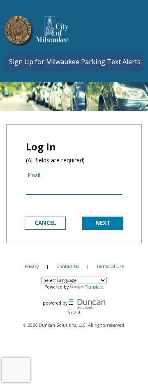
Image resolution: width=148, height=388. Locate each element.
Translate (94, 287)
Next (102, 222)
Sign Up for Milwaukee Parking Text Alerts (75, 61)
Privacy (32, 266)
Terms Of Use (110, 266)
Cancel (45, 222)
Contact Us (67, 266)
